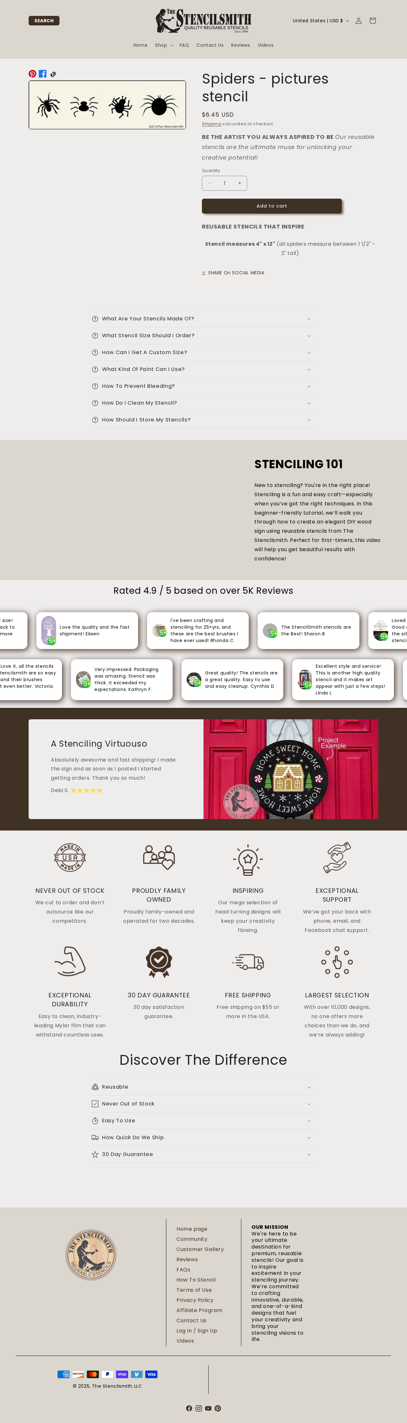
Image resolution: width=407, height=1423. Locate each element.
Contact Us (191, 1320)
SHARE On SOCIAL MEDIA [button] (236, 273)
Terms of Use (194, 1290)
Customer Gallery (200, 1249)
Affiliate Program (199, 1310)
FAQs (183, 1269)
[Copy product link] (53, 75)
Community (191, 1239)
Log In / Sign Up (196, 1330)
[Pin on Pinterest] (32, 75)
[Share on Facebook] (42, 75)
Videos (185, 1340)
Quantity (211, 171)
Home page (191, 1229)
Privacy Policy (194, 1300)
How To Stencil (196, 1279)
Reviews (187, 1259)
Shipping (211, 124)
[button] (44, 20)
